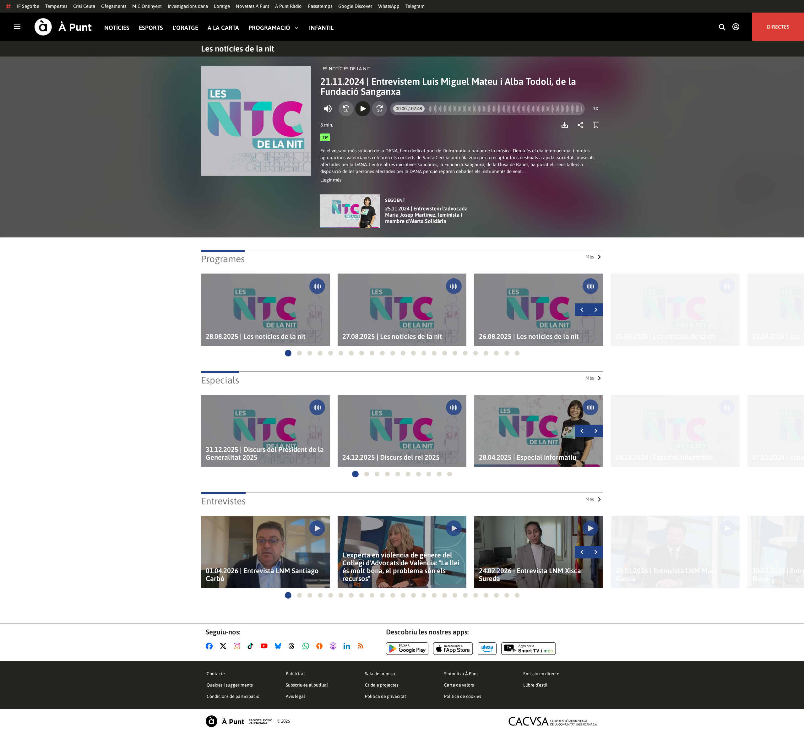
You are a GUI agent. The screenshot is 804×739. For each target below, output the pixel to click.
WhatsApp (388, 6)
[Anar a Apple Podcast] (334, 646)
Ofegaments (113, 6)
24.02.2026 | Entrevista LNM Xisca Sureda (530, 575)
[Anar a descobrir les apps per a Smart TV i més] (528, 648)
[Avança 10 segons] (379, 108)
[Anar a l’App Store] (453, 648)
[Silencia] (327, 108)
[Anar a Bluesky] (279, 646)
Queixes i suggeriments (230, 684)
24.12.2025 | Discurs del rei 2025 (391, 457)
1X (595, 108)
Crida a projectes (382, 684)
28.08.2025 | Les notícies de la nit (256, 336)
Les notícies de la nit (237, 48)
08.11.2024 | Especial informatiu (664, 457)
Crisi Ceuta (84, 6)
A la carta (223, 27)
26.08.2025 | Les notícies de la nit (529, 336)
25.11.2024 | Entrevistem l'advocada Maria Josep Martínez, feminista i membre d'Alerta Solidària (426, 214)
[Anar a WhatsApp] (307, 646)
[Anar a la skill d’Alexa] (487, 648)
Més (589, 256)
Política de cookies (462, 696)
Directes (778, 27)
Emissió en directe (541, 673)
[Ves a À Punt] (63, 26)
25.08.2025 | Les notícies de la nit (665, 336)
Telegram (415, 6)
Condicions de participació (233, 696)
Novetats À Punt (252, 6)
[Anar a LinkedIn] (348, 646)
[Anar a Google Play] (407, 648)
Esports (151, 27)
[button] (288, 353)
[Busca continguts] (722, 27)
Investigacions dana (188, 6)
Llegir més (330, 179)
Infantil (321, 27)
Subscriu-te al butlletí (307, 684)
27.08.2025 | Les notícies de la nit (392, 336)
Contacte (216, 673)
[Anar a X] (224, 646)
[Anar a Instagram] (238, 646)
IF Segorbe (28, 6)
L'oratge (222, 6)
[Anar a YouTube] (265, 646)
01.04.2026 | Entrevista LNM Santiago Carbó (262, 575)
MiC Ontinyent (147, 6)
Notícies (116, 27)
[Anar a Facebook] (210, 646)
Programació (269, 27)
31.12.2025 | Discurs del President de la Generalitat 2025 (265, 453)
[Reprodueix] (362, 108)
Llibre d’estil (535, 684)
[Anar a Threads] (293, 646)
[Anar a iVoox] (320, 646)
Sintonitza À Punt (461, 673)
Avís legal (295, 696)
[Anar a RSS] (362, 646)
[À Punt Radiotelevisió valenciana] (239, 721)
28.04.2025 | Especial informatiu (527, 457)
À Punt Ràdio (288, 6)
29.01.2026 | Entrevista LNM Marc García (666, 575)
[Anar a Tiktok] (251, 646)
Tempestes (56, 6)
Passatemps (320, 6)
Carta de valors (459, 684)
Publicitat (295, 673)
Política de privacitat (385, 696)
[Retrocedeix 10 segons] (346, 108)
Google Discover (355, 6)
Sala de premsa (380, 673)
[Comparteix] (582, 125)
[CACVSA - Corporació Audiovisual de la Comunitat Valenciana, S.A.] (553, 721)
